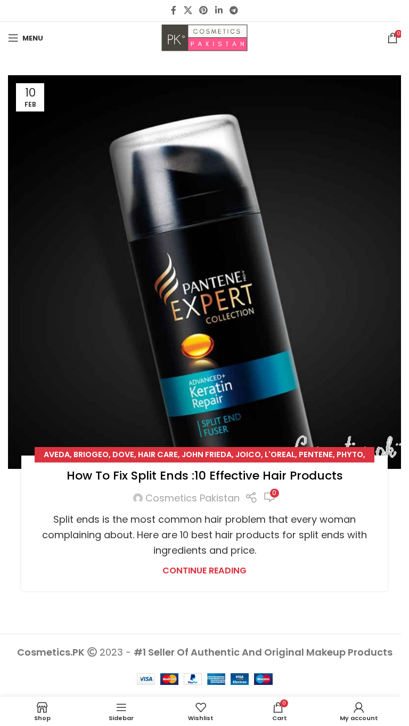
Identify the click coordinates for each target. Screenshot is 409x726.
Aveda (57, 454)
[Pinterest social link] (203, 10)
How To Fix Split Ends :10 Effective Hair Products (205, 475)
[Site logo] (204, 37)
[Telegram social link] (233, 10)
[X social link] (187, 10)
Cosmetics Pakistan (192, 498)
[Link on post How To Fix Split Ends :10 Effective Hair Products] (204, 272)
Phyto (350, 454)
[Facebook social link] (173, 10)
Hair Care (158, 454)
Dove (123, 454)
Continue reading (204, 570)
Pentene (316, 454)
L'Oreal (280, 454)
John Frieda (207, 454)
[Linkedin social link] (218, 10)
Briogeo (91, 454)
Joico (248, 454)
